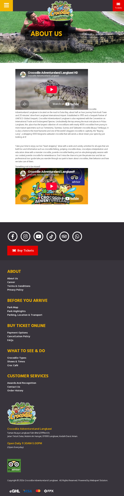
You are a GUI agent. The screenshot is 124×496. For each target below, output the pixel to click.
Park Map (12, 307)
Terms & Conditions (18, 285)
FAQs (10, 340)
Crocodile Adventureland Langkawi (41, 480)
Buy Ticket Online (26, 325)
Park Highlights (16, 311)
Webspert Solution (99, 480)
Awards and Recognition (21, 382)
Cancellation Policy (18, 336)
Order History (15, 390)
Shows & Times (16, 361)
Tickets (118, 8)
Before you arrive (27, 300)
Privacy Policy (15, 289)
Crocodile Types (16, 357)
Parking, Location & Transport (24, 314)
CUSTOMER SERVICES (27, 375)
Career (11, 282)
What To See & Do (26, 350)
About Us (12, 278)
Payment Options (17, 332)
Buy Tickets (25, 250)
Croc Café (12, 365)
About (14, 271)
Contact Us (13, 386)
